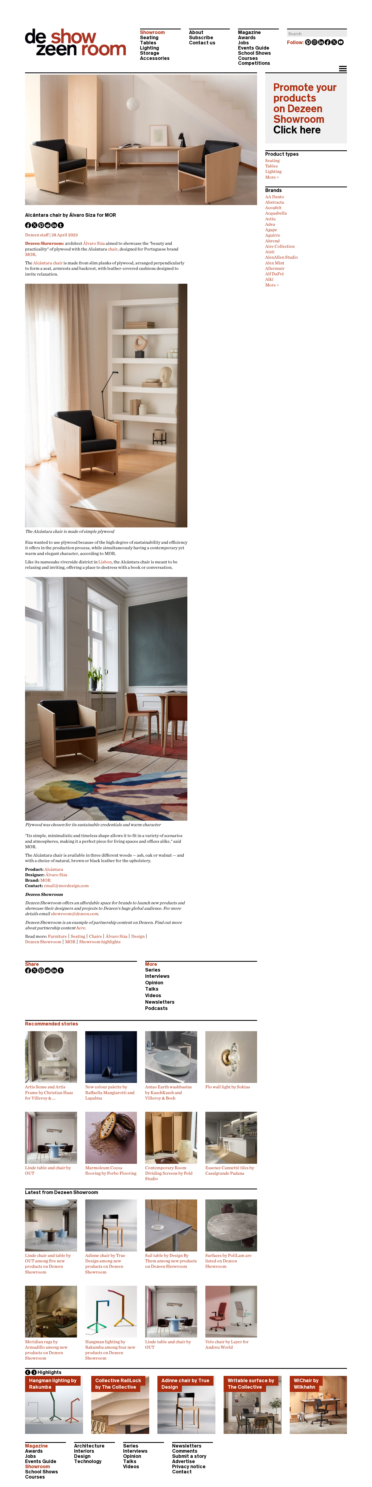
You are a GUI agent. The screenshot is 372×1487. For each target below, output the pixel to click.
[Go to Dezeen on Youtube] (341, 42)
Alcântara (53, 869)
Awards (247, 37)
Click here (297, 130)
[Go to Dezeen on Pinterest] (308, 42)
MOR (30, 254)
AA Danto (274, 196)
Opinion (154, 982)
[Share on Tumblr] (61, 225)
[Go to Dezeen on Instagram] (315, 42)
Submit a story (189, 1456)
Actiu (270, 218)
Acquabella (276, 213)
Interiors (84, 1451)
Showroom (152, 32)
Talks (151, 989)
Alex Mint (274, 262)
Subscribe (201, 37)
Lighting (149, 47)
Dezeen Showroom (43, 941)
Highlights (50, 1372)
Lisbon (105, 561)
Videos (153, 995)
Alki (269, 279)
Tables (148, 42)
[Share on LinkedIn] (54, 225)
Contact (182, 1471)
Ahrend (272, 240)
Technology (88, 1461)
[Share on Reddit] (48, 225)
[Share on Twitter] (35, 225)
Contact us (202, 42)
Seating (149, 37)
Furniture (57, 936)
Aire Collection (280, 246)
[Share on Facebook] (28, 225)
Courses (248, 58)
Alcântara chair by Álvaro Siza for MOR (70, 215)
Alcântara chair (48, 262)
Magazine (249, 32)
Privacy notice (189, 1466)
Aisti (270, 251)
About (196, 32)
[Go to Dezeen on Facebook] (328, 42)
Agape (271, 229)
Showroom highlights (100, 941)
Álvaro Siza (94, 243)
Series (152, 969)
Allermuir (275, 268)
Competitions (254, 63)
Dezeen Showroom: (44, 243)
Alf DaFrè (274, 273)
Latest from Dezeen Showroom (61, 1192)
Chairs (95, 936)
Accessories (155, 58)
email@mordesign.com (66, 885)
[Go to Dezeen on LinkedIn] (321, 42)
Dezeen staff (36, 234)
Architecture (89, 1445)
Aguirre (272, 235)
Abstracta (274, 202)
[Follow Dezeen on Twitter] (334, 42)
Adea (270, 224)
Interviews (157, 976)
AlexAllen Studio (281, 257)
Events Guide (253, 47)
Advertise (183, 1461)
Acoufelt (273, 207)
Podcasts (156, 1008)
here (80, 927)
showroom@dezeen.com (74, 913)
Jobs (243, 42)
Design (138, 936)
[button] (343, 69)
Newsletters (160, 1002)
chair (113, 249)
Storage (149, 53)
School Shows (254, 53)
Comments (184, 1451)
